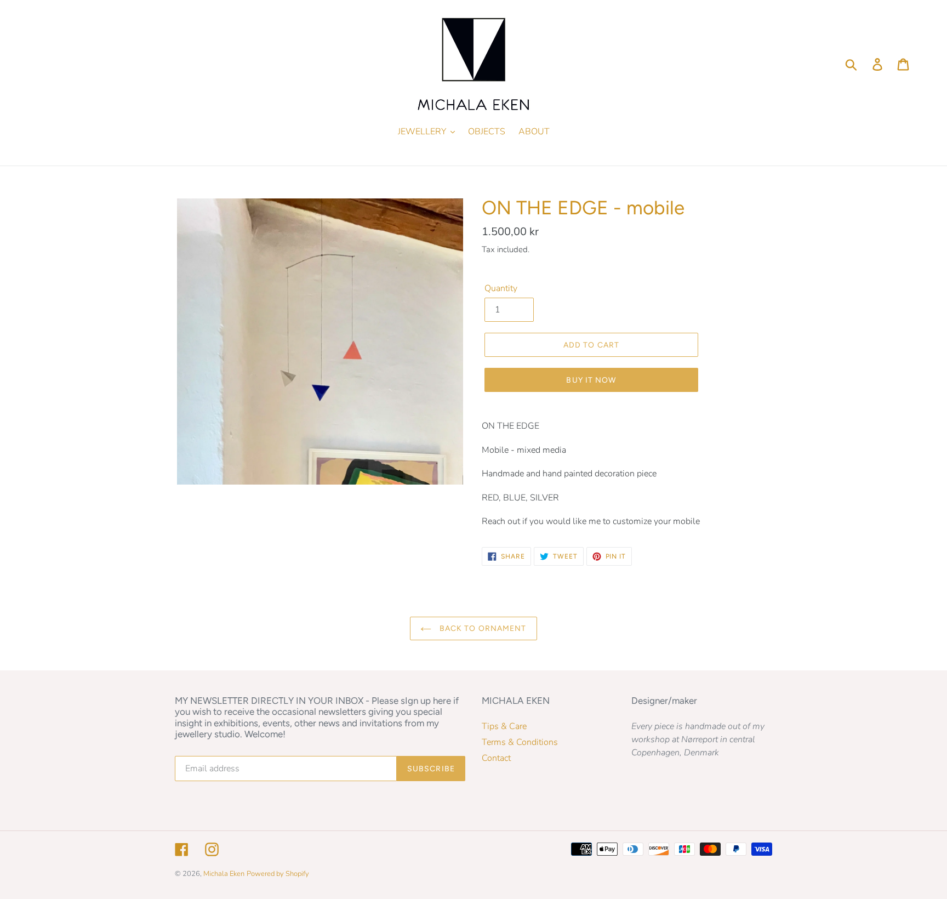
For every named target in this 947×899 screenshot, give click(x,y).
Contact (496, 758)
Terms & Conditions (520, 742)
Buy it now (591, 380)
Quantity (500, 288)
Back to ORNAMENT (481, 628)
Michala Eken (223, 874)
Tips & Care (504, 726)
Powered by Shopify (278, 874)
